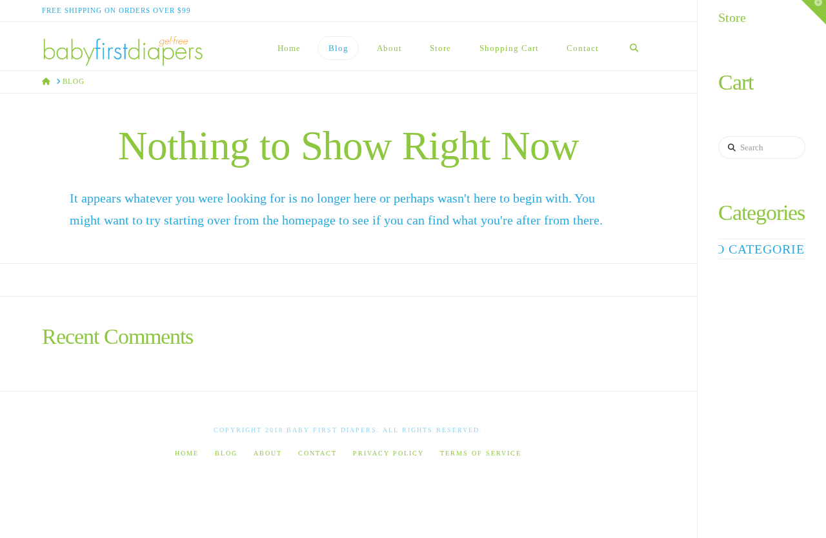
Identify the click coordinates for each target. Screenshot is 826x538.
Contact (317, 453)
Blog (226, 453)
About (268, 453)
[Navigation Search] (633, 46)
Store (732, 17)
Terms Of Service (480, 453)
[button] (813, 12)
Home (187, 453)
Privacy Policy (388, 453)
